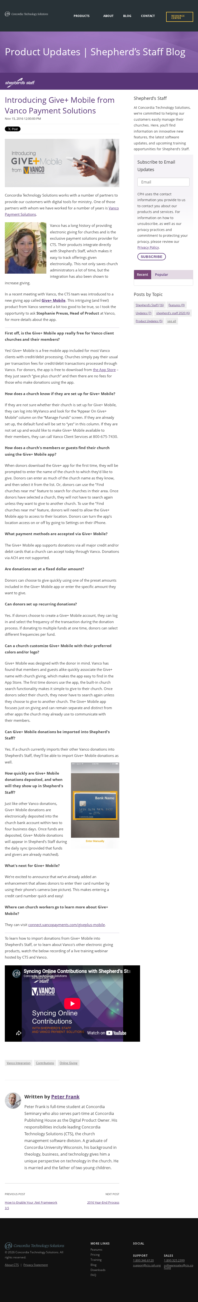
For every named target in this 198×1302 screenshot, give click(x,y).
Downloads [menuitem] (98, 1270)
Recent (142, 274)
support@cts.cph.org (147, 1265)
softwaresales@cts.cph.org (178, 1266)
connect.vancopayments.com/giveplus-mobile (66, 924)
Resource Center (178, 17)
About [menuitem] (108, 16)
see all (171, 321)
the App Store (104, 369)
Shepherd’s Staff (150, 305)
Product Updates (149, 321)
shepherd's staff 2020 (173, 313)
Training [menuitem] (96, 1260)
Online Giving (69, 1063)
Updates (143, 313)
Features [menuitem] (96, 1249)
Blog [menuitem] (127, 16)
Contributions (45, 1063)
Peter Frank (65, 1096)
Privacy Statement (35, 1265)
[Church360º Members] (99, 84)
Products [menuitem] (82, 16)
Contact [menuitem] (148, 16)
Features (177, 305)
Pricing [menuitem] (95, 1255)
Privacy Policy (148, 247)
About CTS (12, 1265)
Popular (161, 274)
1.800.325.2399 (174, 1260)
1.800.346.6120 (143, 1260)
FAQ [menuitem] (93, 1275)
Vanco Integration (18, 1063)
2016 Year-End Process (103, 1202)
